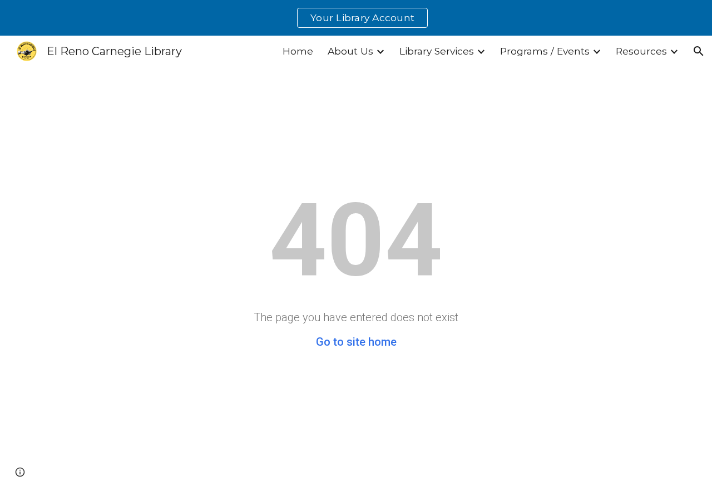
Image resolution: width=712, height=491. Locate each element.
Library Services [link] (436, 51)
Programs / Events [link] (545, 51)
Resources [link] (641, 51)
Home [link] (298, 51)
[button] (698, 51)
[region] (356, 18)
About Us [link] (350, 51)
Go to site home (356, 341)
